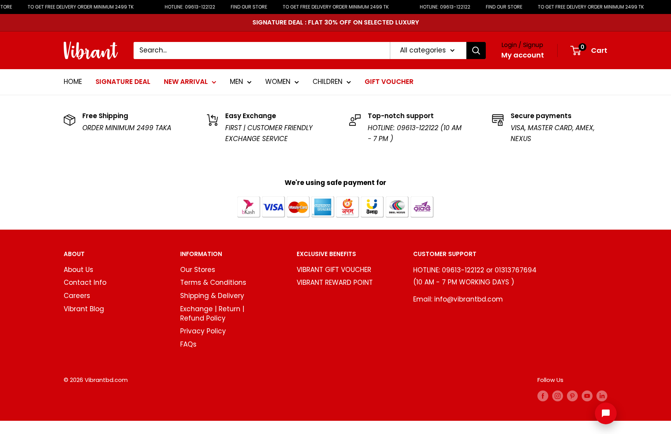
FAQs (188, 344)
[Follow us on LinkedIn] (601, 395)
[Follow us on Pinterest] (572, 395)
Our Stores (197, 269)
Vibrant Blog (84, 309)
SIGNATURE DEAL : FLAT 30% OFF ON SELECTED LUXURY (335, 22)
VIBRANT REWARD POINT (335, 282)
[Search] (476, 50)
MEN (236, 81)
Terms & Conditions (213, 282)
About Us (78, 269)
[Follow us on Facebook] (542, 395)
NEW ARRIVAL (186, 81)
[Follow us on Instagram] (557, 395)
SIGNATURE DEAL (123, 81)
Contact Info (85, 282)
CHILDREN (327, 81)
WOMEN (277, 81)
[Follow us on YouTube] (587, 395)
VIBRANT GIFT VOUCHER (334, 269)
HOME (73, 81)
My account (522, 55)
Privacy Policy (203, 331)
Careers (77, 295)
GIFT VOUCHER (389, 81)
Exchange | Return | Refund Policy (212, 313)
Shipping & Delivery (212, 295)
